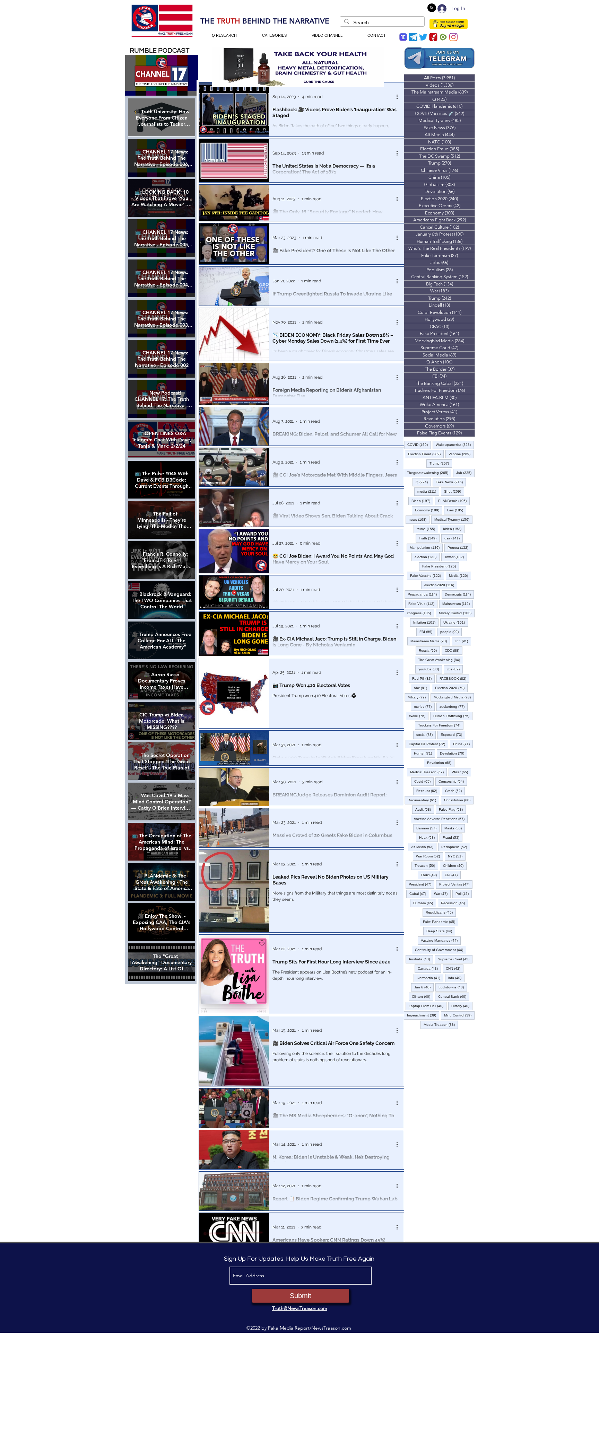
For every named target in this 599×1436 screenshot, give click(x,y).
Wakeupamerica (455, 444)
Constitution (459, 800)
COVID (419, 444)
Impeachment (423, 1015)
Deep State (440, 931)
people (451, 631)
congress (420, 613)
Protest (459, 547)
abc (422, 688)
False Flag (452, 809)
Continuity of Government (440, 950)
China (463, 744)
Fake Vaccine (427, 575)
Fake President (440, 566)
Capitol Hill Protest (428, 744)
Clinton (422, 996)
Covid (424, 781)
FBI (427, 631)
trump (427, 529)
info (456, 978)
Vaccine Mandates (441, 940)
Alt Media (423, 847)
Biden (422, 501)
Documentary (423, 800)
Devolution (453, 753)
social (426, 734)
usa (453, 538)
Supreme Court (455, 959)
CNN (454, 968)
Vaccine (461, 454)
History (461, 1006)
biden (454, 529)
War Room (429, 856)
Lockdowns (453, 987)
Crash (455, 791)
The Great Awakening (440, 660)
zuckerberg (454, 706)
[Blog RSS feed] (431, 8)
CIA (453, 875)
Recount (428, 791)
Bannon (428, 828)
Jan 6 (424, 987)
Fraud (452, 837)
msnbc (424, 706)
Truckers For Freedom (440, 725)
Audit (424, 809)
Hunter (424, 753)
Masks (454, 828)
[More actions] (399, 96)
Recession (454, 903)
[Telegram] (413, 37)
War (442, 893)
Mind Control (459, 1015)
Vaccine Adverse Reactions (441, 819)
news (419, 519)
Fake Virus (422, 603)
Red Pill (423, 678)
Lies (456, 510)
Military (418, 697)
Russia (429, 650)
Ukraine (455, 622)
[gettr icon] (433, 37)
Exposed (453, 734)
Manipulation (426, 547)
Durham (424, 903)
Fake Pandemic (440, 921)
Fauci (430, 875)
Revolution (440, 762)
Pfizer (461, 772)
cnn (463, 641)
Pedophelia (455, 847)
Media (460, 575)
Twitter (455, 557)
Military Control (457, 613)
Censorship (453, 781)
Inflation (426, 622)
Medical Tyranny (453, 519)
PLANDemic (454, 501)
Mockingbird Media (454, 697)
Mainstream (457, 603)
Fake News (451, 482)
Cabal (419, 893)
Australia (421, 959)
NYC (457, 856)
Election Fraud (426, 454)
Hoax (428, 837)
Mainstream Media (430, 641)
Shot (454, 491)
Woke (418, 716)
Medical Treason (428, 772)
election (427, 557)
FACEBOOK (454, 678)
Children (455, 865)
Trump (440, 463)
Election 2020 (451, 688)
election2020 (440, 585)
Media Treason (441, 1024)
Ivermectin (430, 978)
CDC (453, 650)
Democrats (459, 594)
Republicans (441, 912)
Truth (429, 538)
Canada (429, 968)
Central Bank (453, 996)
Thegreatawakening (429, 472)
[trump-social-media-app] (403, 37)
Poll (463, 893)
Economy (428, 510)
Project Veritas (455, 884)
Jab (465, 472)
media (428, 491)
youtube (430, 669)
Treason (426, 865)
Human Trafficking (452, 716)
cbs (455, 669)
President (421, 884)
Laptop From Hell (427, 1006)
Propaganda (424, 594)
